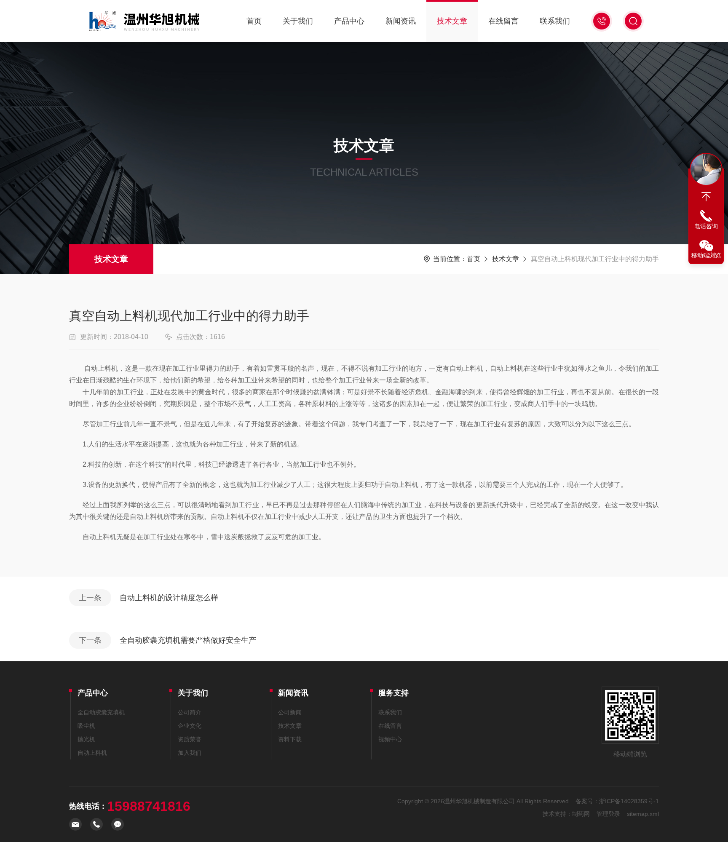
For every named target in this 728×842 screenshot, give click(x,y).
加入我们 (189, 752)
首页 (254, 21)
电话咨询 (706, 226)
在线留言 (503, 21)
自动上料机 (92, 752)
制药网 (581, 813)
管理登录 (608, 813)
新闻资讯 (400, 21)
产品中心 (349, 21)
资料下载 (290, 739)
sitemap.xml (643, 813)
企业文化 (189, 725)
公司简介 (189, 712)
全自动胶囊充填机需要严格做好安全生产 (188, 640)
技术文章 (452, 21)
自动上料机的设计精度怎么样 (169, 597)
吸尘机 (86, 725)
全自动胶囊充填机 (101, 712)
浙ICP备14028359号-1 (629, 801)
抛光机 (86, 739)
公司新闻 (290, 712)
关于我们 (298, 21)
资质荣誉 (189, 739)
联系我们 (555, 21)
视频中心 (390, 739)
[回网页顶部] (706, 196)
